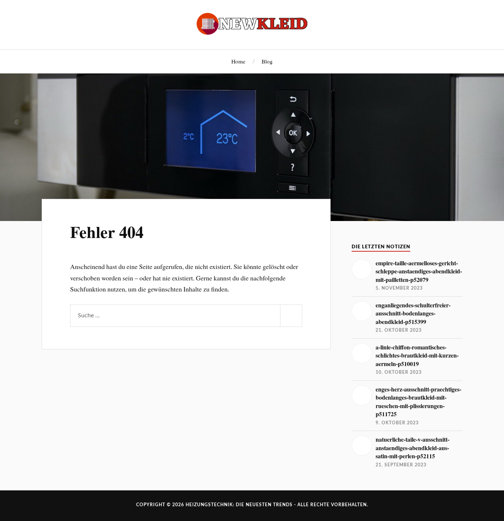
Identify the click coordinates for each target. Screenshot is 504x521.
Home (238, 61)
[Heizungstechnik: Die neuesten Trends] (252, 24)
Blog (267, 61)
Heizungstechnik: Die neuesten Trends (239, 505)
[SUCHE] (291, 315)
